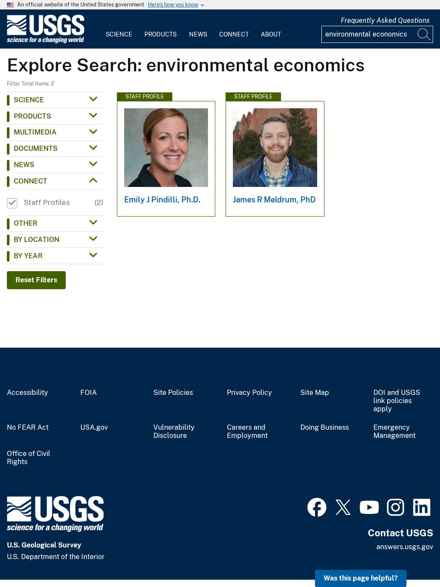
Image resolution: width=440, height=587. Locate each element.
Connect (234, 34)
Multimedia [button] (35, 132)
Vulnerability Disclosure (174, 432)
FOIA (88, 393)
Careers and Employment (247, 432)
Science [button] (29, 100)
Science (119, 34)
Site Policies (173, 393)
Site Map (314, 393)
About (271, 34)
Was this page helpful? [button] (361, 578)
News (198, 34)
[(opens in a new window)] (317, 506)
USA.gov (94, 427)
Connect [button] (30, 181)
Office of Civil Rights (28, 458)
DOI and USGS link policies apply (396, 401)
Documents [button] (36, 148)
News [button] (24, 165)
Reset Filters (36, 280)
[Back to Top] (409, 556)
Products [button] (32, 116)
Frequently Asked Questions (385, 20)
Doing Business (324, 427)
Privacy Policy (249, 393)
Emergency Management (394, 432)
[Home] (45, 41)
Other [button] (25, 223)
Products (160, 34)
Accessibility (27, 393)
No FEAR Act (28, 427)
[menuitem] (119, 29)
